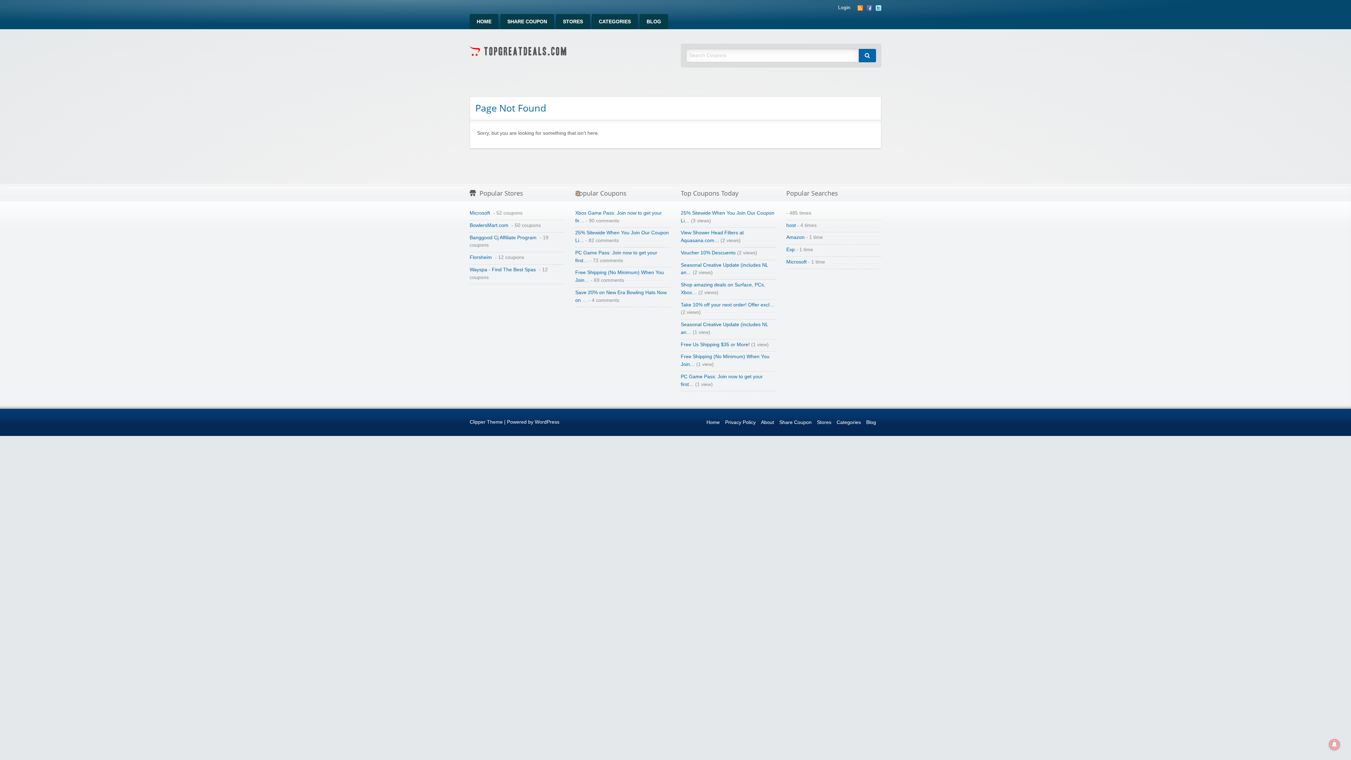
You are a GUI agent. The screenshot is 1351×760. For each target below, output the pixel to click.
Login (844, 7)
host (791, 225)
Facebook (869, 8)
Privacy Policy (740, 422)
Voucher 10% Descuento (708, 252)
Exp (790, 249)
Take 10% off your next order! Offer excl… (727, 305)
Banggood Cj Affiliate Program (503, 237)
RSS (860, 8)
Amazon (795, 237)
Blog (654, 21)
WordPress (547, 422)
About (767, 422)
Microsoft (480, 213)
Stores (573, 21)
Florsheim (481, 257)
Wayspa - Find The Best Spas (503, 269)
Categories (615, 21)
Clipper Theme (486, 422)
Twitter (878, 8)
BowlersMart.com (489, 225)
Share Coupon (527, 21)
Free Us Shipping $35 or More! (715, 344)
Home (484, 21)
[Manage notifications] (1334, 744)
